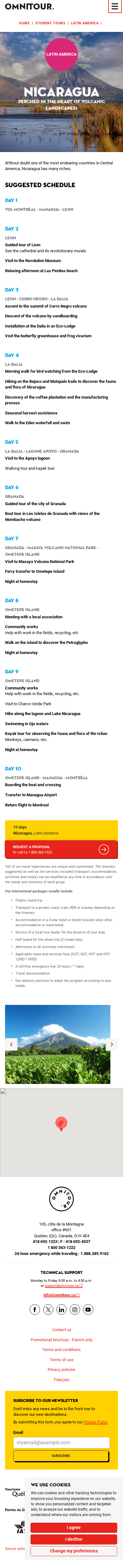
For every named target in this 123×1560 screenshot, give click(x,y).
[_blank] (24, 1492)
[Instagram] (75, 1309)
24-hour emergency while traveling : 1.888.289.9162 (61, 1253)
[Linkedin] (61, 1309)
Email (18, 1432)
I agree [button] (74, 1527)
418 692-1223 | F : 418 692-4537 (61, 1241)
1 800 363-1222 (61, 1247)
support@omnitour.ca (62, 1285)
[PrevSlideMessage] (11, 1044)
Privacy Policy (96, 1422)
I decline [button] (73, 1539)
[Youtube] (88, 1309)
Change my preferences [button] (74, 1550)
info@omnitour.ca (60, 1295)
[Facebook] (35, 1309)
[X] (48, 1309)
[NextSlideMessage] (112, 1044)
